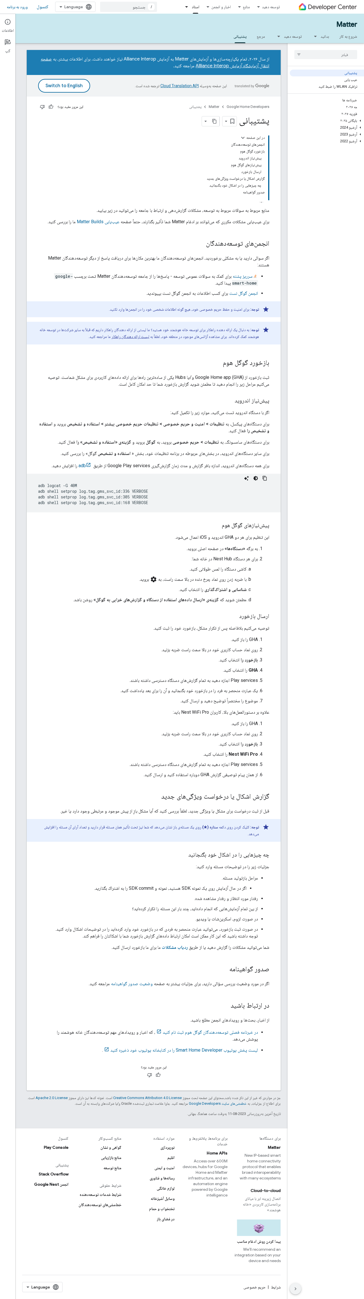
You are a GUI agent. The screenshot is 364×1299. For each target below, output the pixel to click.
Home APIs (217, 1153)
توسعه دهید (271, 6)
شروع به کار (348, 36)
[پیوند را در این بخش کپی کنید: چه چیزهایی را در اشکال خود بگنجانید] (182, 855)
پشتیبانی (240, 36)
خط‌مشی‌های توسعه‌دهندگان (99, 1204)
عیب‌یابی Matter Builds (98, 221)
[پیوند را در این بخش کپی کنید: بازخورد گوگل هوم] (217, 363)
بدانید (324, 36)
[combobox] (128, 7)
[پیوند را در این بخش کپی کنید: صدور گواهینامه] (223, 969)
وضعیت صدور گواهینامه (132, 983)
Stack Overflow (54, 1174)
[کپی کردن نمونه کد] (264, 478)
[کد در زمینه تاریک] (255, 478)
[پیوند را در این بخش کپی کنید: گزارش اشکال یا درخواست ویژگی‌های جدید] (155, 796)
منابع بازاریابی (111, 1157)
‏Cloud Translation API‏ (179, 85)
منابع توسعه (112, 1167)
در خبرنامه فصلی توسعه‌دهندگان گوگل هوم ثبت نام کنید (210, 1032)
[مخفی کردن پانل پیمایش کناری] (295, 1288)
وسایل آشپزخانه (163, 1198)
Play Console (56, 1147)
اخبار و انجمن (221, 6)
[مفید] (51, 107)
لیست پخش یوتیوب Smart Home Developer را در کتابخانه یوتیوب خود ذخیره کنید (184, 1050)
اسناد (195, 6)
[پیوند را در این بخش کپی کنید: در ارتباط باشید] (225, 1006)
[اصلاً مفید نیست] (42, 107)
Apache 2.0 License (52, 1098)
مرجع (261, 36)
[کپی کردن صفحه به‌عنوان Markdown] (214, 121)
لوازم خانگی (166, 1188)
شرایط (276, 1287)
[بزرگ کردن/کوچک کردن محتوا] (242, 137)
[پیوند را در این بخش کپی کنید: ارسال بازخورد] (233, 616)
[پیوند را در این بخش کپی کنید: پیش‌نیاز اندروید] (229, 401)
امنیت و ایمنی (164, 1167)
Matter (346, 24)
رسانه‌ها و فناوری (162, 1178)
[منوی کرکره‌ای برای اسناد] (185, 7)
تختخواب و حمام (162, 1208)
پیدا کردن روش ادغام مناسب (259, 1241)
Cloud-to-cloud (266, 1190)
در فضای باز (166, 1218)
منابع (246, 6)
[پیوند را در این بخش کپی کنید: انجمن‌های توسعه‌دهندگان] (200, 244)
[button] (327, 120)
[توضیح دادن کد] (246, 478)
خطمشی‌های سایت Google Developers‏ (218, 1103)
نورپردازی (167, 1147)
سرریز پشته (243, 276)
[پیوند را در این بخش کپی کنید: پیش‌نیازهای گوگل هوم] (216, 525)
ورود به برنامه (17, 7)
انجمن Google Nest (51, 1184)
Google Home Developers (248, 107)
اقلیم (171, 1157)
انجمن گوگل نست (243, 293)
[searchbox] (325, 54)
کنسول (42, 7)
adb (82, 465)
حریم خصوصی (254, 1287)
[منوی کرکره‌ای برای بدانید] (313, 36)
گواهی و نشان (110, 1147)
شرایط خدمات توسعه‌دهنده (100, 1194)
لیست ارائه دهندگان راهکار (130, 336)
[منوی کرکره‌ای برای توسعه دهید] (277, 36)
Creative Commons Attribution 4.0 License (147, 1098)
